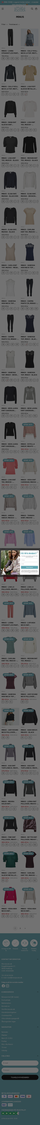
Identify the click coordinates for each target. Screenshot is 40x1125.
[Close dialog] (37, 552)
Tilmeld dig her (29, 567)
